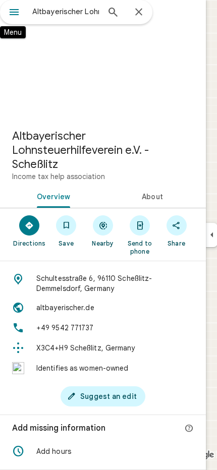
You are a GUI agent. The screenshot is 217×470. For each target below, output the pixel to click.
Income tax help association (58, 176)
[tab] (51, 196)
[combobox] (65, 12)
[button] (103, 451)
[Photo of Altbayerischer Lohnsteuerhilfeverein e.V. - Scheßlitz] (103, 60)
